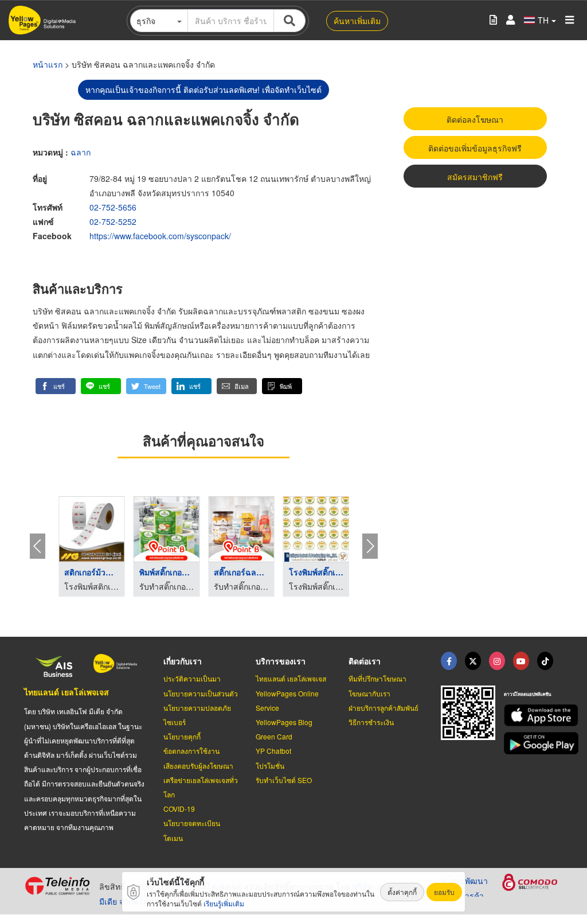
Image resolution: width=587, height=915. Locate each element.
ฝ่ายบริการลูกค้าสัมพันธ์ (383, 707)
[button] (56, 386)
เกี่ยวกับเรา (182, 661)
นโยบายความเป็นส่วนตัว (200, 693)
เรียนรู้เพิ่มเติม (224, 903)
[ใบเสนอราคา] (493, 20)
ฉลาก (81, 152)
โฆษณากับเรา (369, 693)
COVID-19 (179, 808)
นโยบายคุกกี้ (182, 736)
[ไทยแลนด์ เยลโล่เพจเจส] (473, 661)
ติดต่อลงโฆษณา (475, 119)
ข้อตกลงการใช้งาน (191, 751)
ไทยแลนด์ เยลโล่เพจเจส (66, 692)
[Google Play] (533, 743)
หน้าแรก (47, 64)
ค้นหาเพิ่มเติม (357, 20)
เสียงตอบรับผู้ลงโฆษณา (198, 765)
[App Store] (533, 715)
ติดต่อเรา (365, 661)
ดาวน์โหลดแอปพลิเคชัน (527, 694)
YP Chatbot (273, 751)
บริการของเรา (281, 661)
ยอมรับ (444, 892)
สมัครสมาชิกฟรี (475, 176)
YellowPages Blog (284, 722)
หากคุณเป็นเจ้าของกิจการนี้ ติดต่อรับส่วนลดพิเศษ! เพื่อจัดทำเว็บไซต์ (203, 89)
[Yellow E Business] (449, 661)
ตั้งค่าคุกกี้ (402, 892)
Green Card (274, 736)
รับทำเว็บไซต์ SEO (284, 780)
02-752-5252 (112, 221)
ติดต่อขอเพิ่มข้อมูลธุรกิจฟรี (475, 148)
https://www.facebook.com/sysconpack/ (160, 236)
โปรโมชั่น (270, 765)
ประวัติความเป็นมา (192, 678)
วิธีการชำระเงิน (371, 722)
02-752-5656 (112, 207)
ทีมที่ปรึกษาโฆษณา (377, 678)
